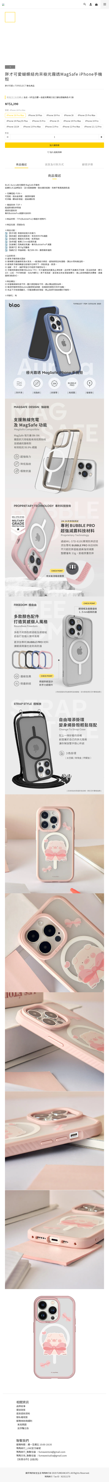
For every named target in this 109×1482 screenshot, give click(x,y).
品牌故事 (20, 1406)
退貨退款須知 (23, 1413)
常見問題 (22, 1424)
